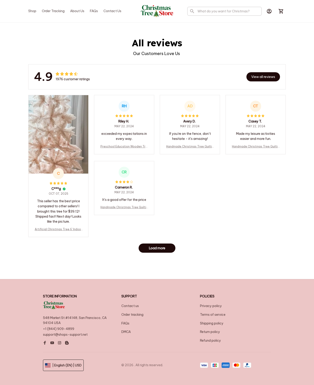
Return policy (210, 332)
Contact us (130, 306)
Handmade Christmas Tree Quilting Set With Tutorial (190, 147)
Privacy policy (211, 306)
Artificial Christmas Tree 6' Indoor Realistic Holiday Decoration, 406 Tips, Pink (58, 229)
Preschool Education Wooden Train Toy (124, 147)
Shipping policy (211, 323)
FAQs (125, 323)
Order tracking (132, 315)
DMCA (126, 332)
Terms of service (213, 315)
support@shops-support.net (65, 334)
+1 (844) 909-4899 (58, 329)
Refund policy (210, 340)
